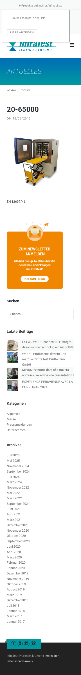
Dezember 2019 (18, 573)
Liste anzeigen (22, 32)
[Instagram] (26, 643)
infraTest (11, 90)
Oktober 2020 (16, 535)
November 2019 (18, 579)
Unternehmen (16, 430)
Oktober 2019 (16, 584)
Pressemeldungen (19, 424)
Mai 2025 (13, 460)
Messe (11, 419)
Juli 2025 (13, 455)
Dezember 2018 (18, 600)
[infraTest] (31, 45)
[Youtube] (33, 643)
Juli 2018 (13, 605)
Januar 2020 (16, 568)
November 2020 (18, 530)
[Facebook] (13, 643)
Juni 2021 (14, 509)
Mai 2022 (13, 493)
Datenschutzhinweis (20, 661)
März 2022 (14, 498)
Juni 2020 (14, 546)
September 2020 (18, 541)
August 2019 (16, 589)
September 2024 (18, 471)
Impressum (52, 655)
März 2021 (14, 519)
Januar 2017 (16, 621)
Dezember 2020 (18, 525)
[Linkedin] (20, 643)
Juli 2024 (13, 477)
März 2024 (14, 482)
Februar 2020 (16, 562)
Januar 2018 (16, 611)
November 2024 (18, 466)
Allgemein (13, 414)
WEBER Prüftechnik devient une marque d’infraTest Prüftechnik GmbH (44, 359)
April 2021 (14, 514)
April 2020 (14, 552)
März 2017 (14, 616)
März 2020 (14, 557)
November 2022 (18, 487)
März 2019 (14, 595)
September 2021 (18, 503)
